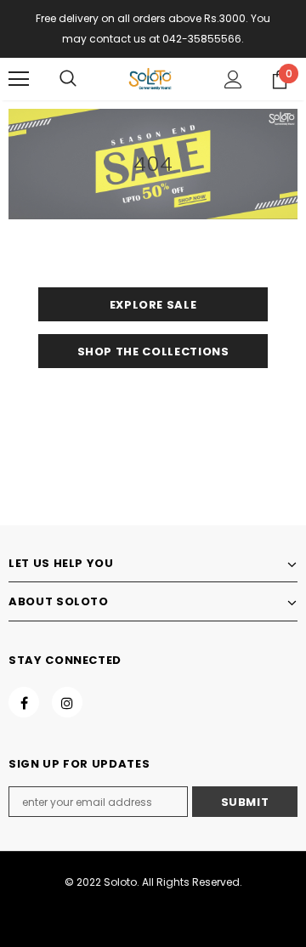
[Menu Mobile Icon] (18, 79)
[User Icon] (233, 79)
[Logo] (150, 79)
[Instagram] (67, 702)
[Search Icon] (68, 79)
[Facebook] (23, 702)
